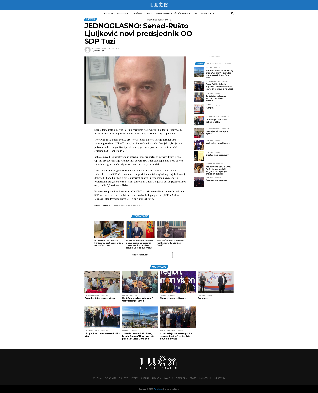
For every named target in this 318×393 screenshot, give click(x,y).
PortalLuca (158, 389)
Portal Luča (99, 51)
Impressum (219, 378)
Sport (193, 378)
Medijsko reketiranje (159, 20)
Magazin (156, 378)
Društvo (137, 13)
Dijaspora (181, 378)
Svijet (149, 13)
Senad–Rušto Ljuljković (125, 206)
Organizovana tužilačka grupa (173, 13)
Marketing (205, 378)
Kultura (144, 378)
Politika (108, 13)
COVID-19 (168, 378)
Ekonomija (122, 13)
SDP (111, 206)
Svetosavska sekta (204, 13)
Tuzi (140, 206)
